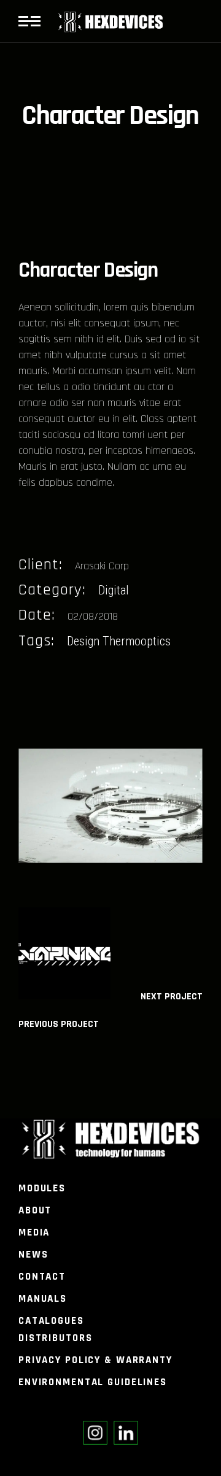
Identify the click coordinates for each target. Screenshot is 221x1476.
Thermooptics (137, 641)
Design (83, 641)
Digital (113, 590)
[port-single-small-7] (110, 806)
